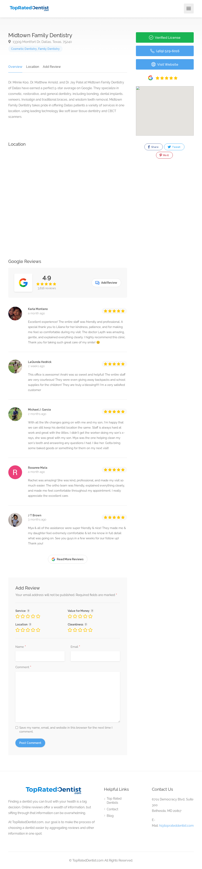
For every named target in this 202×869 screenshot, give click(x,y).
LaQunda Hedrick (39, 362)
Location (32, 67)
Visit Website (167, 64)
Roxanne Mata (37, 467)
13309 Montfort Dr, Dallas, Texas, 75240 (42, 42)
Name (20, 647)
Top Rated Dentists (114, 801)
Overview (15, 67)
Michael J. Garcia (39, 409)
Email (75, 647)
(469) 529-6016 (167, 51)
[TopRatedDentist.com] (29, 8)
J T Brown (34, 515)
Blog (110, 816)
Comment (23, 667)
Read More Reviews (70, 559)
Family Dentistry (49, 48)
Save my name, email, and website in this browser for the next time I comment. (65, 729)
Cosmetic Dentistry (24, 48)
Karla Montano (38, 309)
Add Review (52, 67)
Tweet (175, 146)
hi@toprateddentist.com (176, 825)
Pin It (166, 155)
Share (155, 146)
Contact (112, 809)
